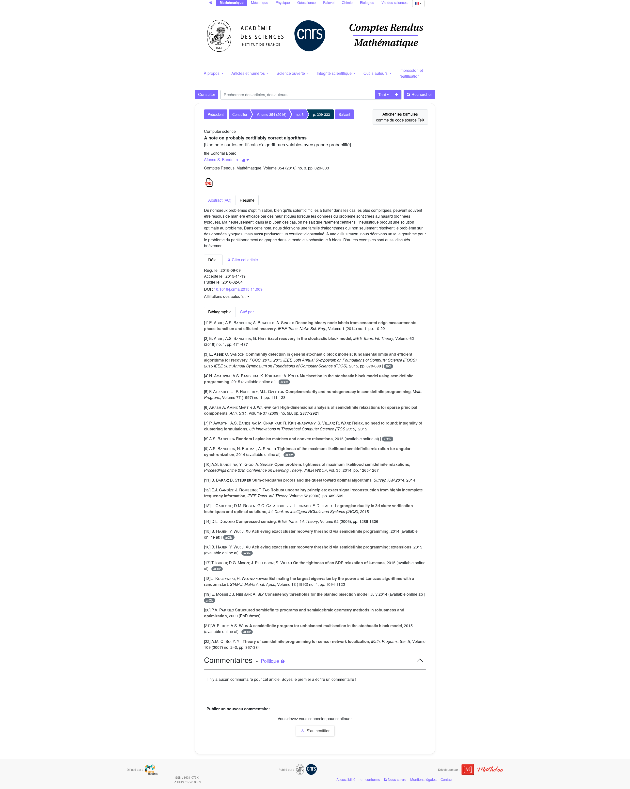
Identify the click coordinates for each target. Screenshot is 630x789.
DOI (388, 366)
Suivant (344, 114)
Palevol (328, 2)
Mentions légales (423, 779)
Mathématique (232, 2)
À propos (212, 73)
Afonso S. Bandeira (221, 159)
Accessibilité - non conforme (358, 779)
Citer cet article (244, 259)
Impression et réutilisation (411, 73)
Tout (382, 94)
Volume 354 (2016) (271, 114)
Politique (270, 660)
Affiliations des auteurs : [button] (225, 296)
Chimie (347, 2)
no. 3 (300, 114)
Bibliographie (220, 312)
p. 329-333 (321, 114)
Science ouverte (291, 73)
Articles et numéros (248, 73)
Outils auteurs (376, 73)
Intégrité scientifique (335, 73)
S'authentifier (318, 730)
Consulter (206, 94)
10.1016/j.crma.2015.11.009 (238, 289)
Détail (213, 259)
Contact (447, 779)
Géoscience (306, 2)
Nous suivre (396, 779)
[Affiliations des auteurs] (246, 160)
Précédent (216, 114)
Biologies (367, 2)
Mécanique (259, 2)
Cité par (247, 312)
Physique (283, 2)
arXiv (284, 382)
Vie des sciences (394, 2)
